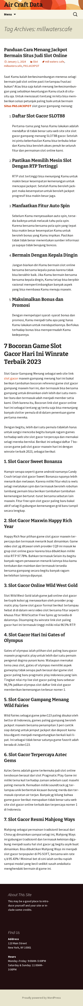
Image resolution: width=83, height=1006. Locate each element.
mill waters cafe (54, 61)
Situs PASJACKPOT (17, 106)
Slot (35, 61)
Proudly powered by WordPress (41, 997)
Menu (8, 14)
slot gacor (11, 378)
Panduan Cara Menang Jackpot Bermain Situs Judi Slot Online (35, 52)
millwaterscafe (13, 66)
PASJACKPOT (31, 66)
